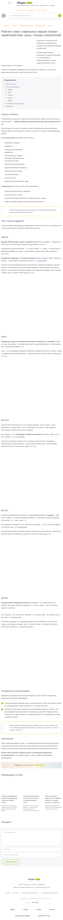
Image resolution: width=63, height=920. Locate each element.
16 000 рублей (22, 527)
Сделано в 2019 (27, 902)
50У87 (10, 92)
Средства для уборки (22, 915)
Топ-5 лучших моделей (13, 87)
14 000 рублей (42, 261)
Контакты (7, 892)
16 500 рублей (16, 617)
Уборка (12, 909)
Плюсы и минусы (11, 84)
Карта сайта (16, 892)
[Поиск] (59, 15)
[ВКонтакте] (14, 898)
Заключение (9, 106)
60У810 (10, 101)
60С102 (10, 98)
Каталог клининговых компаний (25, 10)
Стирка (38, 909)
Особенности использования (14, 103)
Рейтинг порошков (42, 10)
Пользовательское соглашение (49, 892)
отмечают (13, 621)
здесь (26, 272)
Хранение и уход (44, 915)
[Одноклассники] (17, 898)
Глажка (25, 909)
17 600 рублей (20, 437)
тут (30, 272)
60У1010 (10, 95)
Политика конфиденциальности (30, 892)
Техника (52, 909)
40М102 (10, 89)
